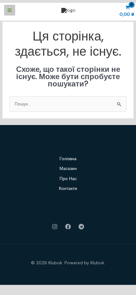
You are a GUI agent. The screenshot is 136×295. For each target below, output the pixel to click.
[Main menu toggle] (9, 10)
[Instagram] (55, 226)
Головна (68, 158)
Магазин (68, 168)
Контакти (68, 188)
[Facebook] (68, 226)
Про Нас (68, 178)
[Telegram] (81, 226)
